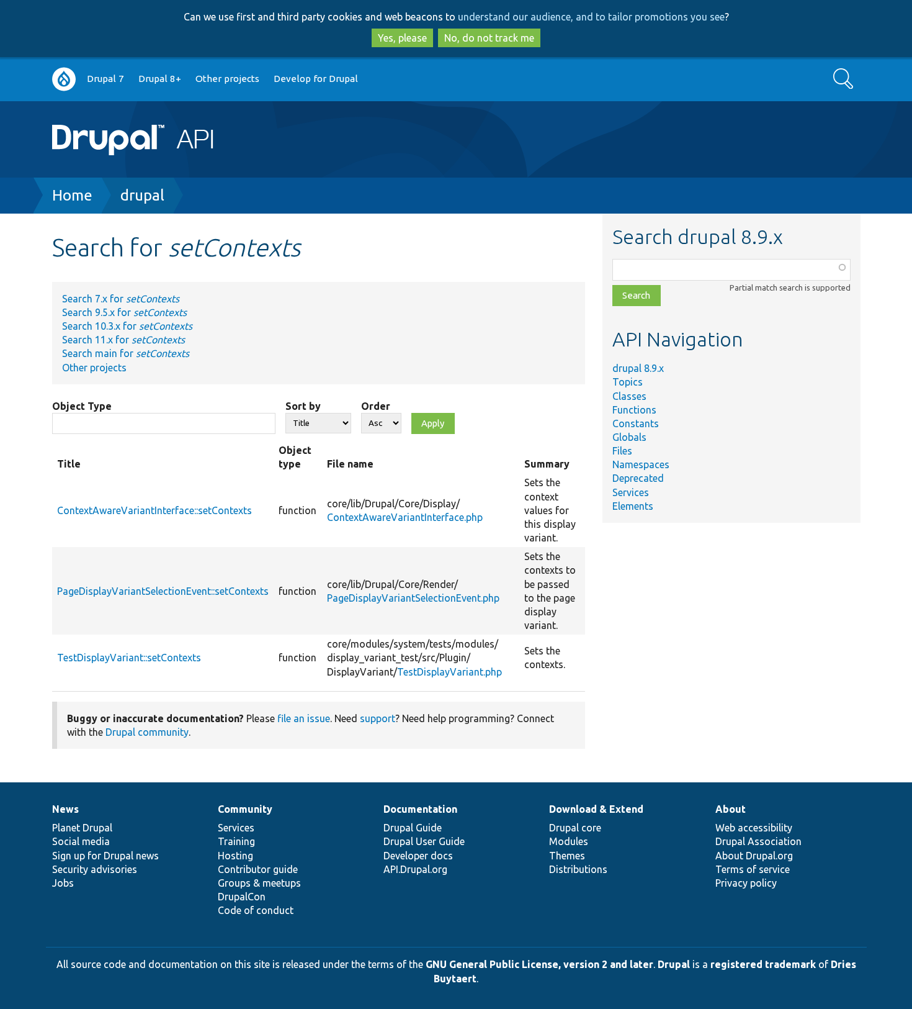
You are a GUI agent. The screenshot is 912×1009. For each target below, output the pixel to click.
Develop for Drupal (316, 78)
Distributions (578, 869)
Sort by (303, 406)
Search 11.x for (123, 339)
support (377, 718)
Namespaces (640, 464)
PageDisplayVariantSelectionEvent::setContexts (163, 591)
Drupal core (575, 827)
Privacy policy (746, 883)
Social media (81, 841)
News (65, 809)
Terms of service (752, 869)
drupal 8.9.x (638, 368)
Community (245, 809)
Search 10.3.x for (127, 326)
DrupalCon (242, 896)
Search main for (125, 353)
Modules (568, 841)
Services (630, 492)
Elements (632, 506)
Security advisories (94, 869)
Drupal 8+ (159, 78)
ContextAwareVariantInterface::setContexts (154, 510)
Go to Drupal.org (64, 79)
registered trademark (763, 964)
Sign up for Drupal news (105, 855)
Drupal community (147, 732)
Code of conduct (255, 910)
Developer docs (418, 855)
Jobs (63, 883)
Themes (567, 855)
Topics (627, 381)
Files (622, 450)
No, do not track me (489, 37)
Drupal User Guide (424, 841)
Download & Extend (596, 809)
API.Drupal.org (415, 869)
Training (236, 841)
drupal (142, 195)
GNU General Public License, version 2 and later (539, 964)
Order (375, 406)
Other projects (227, 78)
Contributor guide (258, 869)
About (730, 809)
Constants (635, 423)
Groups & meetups (259, 883)
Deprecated (638, 478)
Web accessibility (753, 827)
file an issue (303, 718)
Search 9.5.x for (124, 312)
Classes (629, 396)
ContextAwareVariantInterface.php (405, 517)
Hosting (235, 855)
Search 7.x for (120, 298)
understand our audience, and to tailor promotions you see (591, 16)
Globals (629, 437)
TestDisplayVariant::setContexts (129, 657)
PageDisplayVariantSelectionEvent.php (413, 598)
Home (72, 195)
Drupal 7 (105, 78)
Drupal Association (758, 841)
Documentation (420, 809)
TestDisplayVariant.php (449, 671)
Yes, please (402, 37)
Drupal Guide (412, 827)
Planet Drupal (82, 827)
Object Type (82, 406)
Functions (634, 409)
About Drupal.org (754, 855)
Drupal (674, 964)
